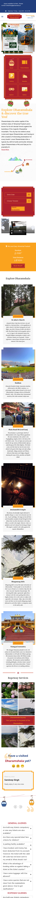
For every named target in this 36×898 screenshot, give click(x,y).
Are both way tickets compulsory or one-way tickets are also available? (16, 830)
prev (15, 806)
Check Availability (16, 209)
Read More (5, 149)
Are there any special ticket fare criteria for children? (16, 838)
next (20, 806)
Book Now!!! (18, 266)
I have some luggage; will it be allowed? (15, 874)
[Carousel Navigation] (18, 806)
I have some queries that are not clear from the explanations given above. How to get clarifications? (16, 884)
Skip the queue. (14, 16)
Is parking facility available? (14, 844)
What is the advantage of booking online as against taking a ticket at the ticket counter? (16, 866)
